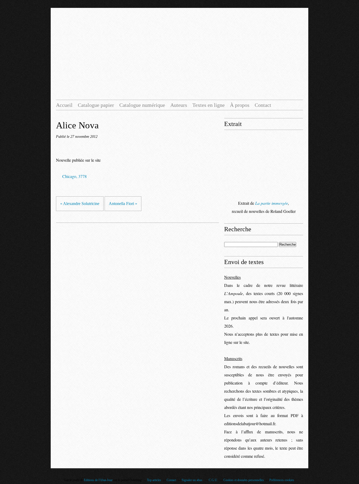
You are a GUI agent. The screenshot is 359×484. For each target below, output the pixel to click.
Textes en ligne (208, 105)
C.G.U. (213, 480)
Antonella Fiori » (123, 203)
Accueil (64, 105)
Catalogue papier (96, 105)
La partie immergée (271, 203)
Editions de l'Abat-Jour (98, 480)
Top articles (154, 480)
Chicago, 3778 (74, 176)
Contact (263, 105)
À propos (239, 105)
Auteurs (178, 105)
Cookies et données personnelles (243, 480)
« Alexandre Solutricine (79, 203)
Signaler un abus (192, 480)
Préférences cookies (281, 480)
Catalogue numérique (142, 105)
